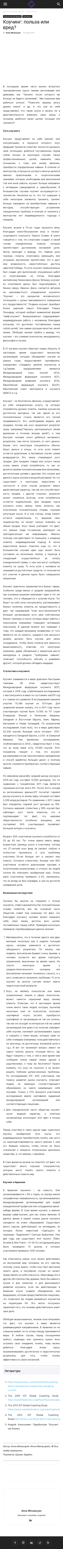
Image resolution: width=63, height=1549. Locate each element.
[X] (20, 1475)
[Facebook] (6, 1475)
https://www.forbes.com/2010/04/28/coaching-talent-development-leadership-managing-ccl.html (33, 1386)
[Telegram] (34, 1475)
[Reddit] (40, 1543)
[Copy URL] (27, 1475)
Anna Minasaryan (13, 33)
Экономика (32, 11)
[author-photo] (31, 1506)
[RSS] (48, 1543)
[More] (48, 1475)
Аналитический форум (13, 11)
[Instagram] (23, 1543)
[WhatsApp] (41, 1475)
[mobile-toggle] (5, 4)
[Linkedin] (13, 1475)
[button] (58, 4)
